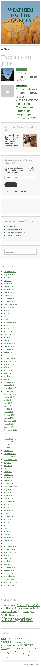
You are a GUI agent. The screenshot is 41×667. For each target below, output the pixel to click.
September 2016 (10, 430)
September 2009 (10, 582)
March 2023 (8, 286)
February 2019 (9, 349)
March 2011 (8, 534)
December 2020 (10, 319)
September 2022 (10, 304)
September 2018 (10, 361)
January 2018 (9, 385)
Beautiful (5, 605)
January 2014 (9, 480)
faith (9, 649)
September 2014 (10, 460)
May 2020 (7, 334)
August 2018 (9, 364)
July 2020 (7, 328)
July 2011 (7, 522)
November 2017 (10, 388)
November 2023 (10, 271)
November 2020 (10, 322)
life (21, 611)
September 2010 (10, 552)
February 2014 (9, 477)
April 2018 (8, 376)
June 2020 (8, 331)
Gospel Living (10, 611)
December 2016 (10, 421)
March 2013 (8, 498)
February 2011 (9, 537)
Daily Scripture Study (17, 646)
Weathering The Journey (20, 15)
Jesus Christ (34, 649)
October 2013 (9, 483)
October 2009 (9, 579)
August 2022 (9, 307)
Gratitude (20, 648)
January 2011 (9, 540)
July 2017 (7, 400)
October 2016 (9, 427)
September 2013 (10, 486)
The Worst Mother (14, 235)
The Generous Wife (14, 229)
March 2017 (8, 412)
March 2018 (8, 379)
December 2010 (10, 543)
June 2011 (8, 525)
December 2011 (10, 513)
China (26, 638)
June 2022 (8, 313)
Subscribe (11, 185)
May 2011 (7, 528)
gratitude (28, 649)
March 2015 (8, 450)
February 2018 (9, 382)
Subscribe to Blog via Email (18, 162)
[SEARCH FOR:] (20, 252)
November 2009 (10, 576)
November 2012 (10, 501)
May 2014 (7, 468)
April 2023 (8, 283)
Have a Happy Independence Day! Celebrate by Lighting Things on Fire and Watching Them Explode (27, 104)
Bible (3, 638)
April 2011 (8, 531)
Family (13, 649)
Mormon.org (12, 226)
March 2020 (8, 340)
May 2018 (7, 373)
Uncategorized (17, 619)
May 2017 (7, 406)
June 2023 (8, 277)
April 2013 (8, 495)
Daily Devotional (8, 645)
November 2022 (10, 298)
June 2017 (8, 403)
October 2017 (9, 391)
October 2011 (9, 516)
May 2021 (7, 316)
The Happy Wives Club (16, 232)
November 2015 (10, 439)
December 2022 (10, 295)
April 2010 (8, 561)
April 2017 (8, 409)
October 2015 (9, 442)
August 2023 (9, 274)
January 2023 (9, 292)
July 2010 (7, 555)
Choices (13, 605)
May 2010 (7, 558)
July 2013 (7, 492)
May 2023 (7, 280)
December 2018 (10, 355)
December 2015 (10, 436)
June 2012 (8, 507)
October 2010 (9, 549)
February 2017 (9, 415)
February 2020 (9, 343)
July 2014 (7, 462)
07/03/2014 (21, 86)
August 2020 (9, 325)
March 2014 (8, 474)
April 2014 (8, 471)
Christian (7, 642)
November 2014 (10, 453)
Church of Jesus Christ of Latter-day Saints (20, 606)
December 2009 (10, 573)
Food (35, 608)
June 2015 (8, 445)
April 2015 (8, 448)
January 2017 (9, 418)
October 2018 (9, 358)
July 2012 (7, 504)
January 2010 (9, 570)
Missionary (13, 615)
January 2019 (9, 352)
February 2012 (9, 510)
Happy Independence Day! (27, 77)
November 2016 (10, 424)
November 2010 (10, 546)
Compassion (27, 608)
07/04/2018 (21, 70)
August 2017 (9, 397)
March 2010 (8, 564)
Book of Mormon (15, 638)
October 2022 (9, 301)
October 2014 (9, 457)
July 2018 (7, 367)
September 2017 (10, 394)
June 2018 (8, 370)
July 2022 (7, 310)
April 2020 (8, 337)
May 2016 (7, 433)
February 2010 (9, 567)
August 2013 (9, 489)
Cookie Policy (11, 658)
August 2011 (9, 519)
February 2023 (9, 289)
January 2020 (9, 346)
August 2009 (9, 585)
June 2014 (8, 465)
